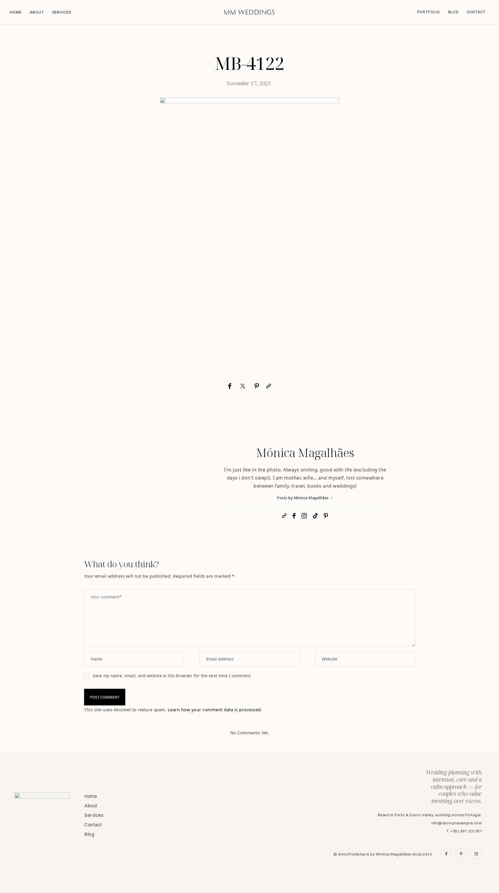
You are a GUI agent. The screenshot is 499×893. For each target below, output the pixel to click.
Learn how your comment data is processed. (215, 709)
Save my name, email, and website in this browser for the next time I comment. (172, 675)
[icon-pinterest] (461, 853)
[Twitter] (242, 386)
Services (61, 12)
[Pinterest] (256, 386)
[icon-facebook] (446, 853)
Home (16, 12)
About (37, 12)
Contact (476, 12)
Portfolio (428, 12)
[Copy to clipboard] (269, 386)
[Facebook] (230, 386)
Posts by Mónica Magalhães (303, 497)
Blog (453, 12)
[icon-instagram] (476, 853)
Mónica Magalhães (305, 452)
